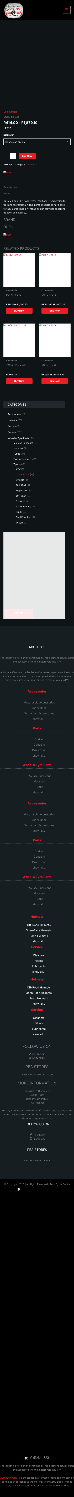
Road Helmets (39, 936)
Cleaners (38, 955)
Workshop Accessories (39, 713)
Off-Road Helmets (39, 925)
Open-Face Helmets (39, 930)
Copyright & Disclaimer (37, 1091)
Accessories (37, 691)
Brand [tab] (6, 193)
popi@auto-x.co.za (42, 1118)
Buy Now (27, 156)
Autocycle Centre (10, 672)
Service (37, 947)
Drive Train (39, 750)
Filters (39, 960)
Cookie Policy (37, 1094)
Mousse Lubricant (39, 776)
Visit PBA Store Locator (37, 1160)
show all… (39, 719)
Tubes (39, 787)
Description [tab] (10, 187)
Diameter (8, 134)
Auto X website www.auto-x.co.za (22, 1114)
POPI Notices (37, 1102)
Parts (37, 728)
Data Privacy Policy (37, 1098)
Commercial (10, 111)
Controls (39, 744)
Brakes (39, 739)
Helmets (37, 917)
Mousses (39, 781)
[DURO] (7, 172)
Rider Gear (39, 708)
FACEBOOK (38, 1054)
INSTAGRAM (38, 1058)
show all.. (39, 941)
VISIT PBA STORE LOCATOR (37, 1074)
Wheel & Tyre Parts (37, 765)
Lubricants (39, 966)
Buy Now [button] (19, 381)
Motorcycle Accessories (39, 702)
